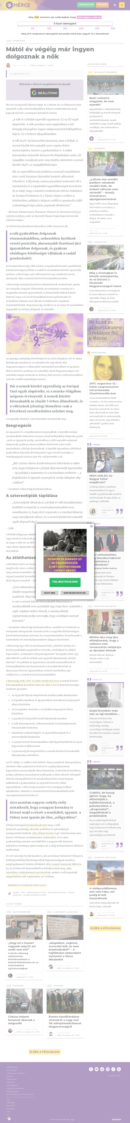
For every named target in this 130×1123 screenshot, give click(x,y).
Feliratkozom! (65, 581)
